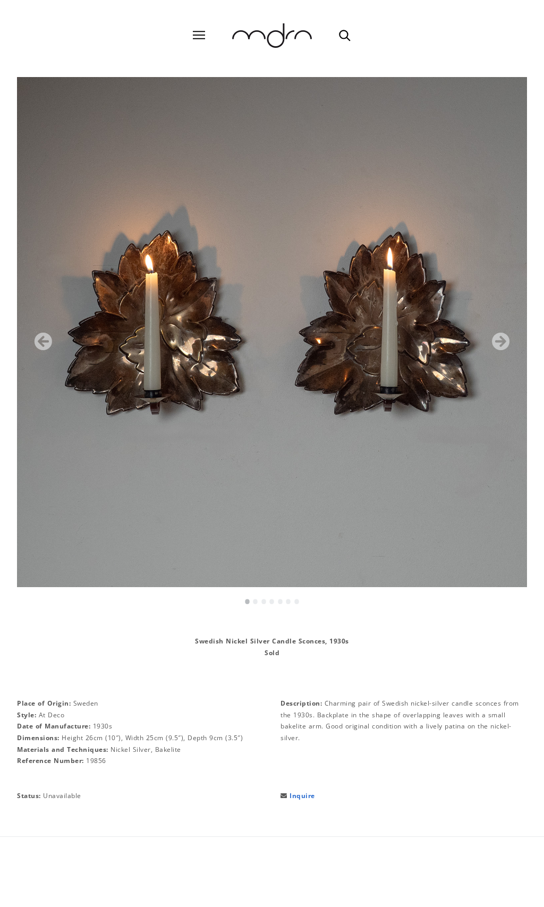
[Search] (344, 35)
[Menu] (199, 35)
